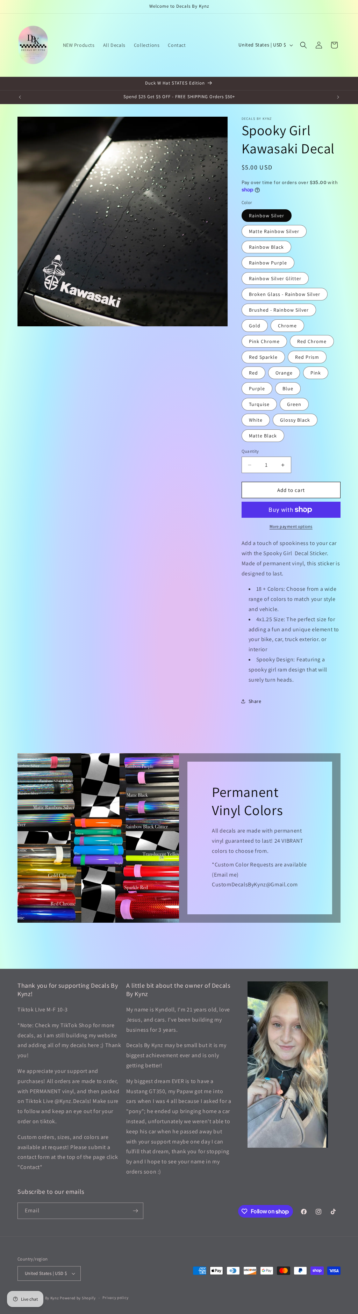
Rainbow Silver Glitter (275, 278)
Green (294, 404)
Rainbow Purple (268, 263)
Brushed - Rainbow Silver (279, 310)
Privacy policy (115, 1297)
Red (253, 373)
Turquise (259, 404)
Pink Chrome (264, 341)
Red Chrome (312, 341)
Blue (287, 388)
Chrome (287, 325)
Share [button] (255, 701)
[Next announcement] (338, 97)
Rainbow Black (266, 247)
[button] (303, 45)
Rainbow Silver (266, 215)
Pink (315, 373)
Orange (284, 373)
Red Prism (307, 357)
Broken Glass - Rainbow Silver (284, 294)
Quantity (250, 451)
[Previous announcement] (20, 97)
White (256, 420)
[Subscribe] (135, 1211)
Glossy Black (295, 420)
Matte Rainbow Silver (274, 231)
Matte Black (263, 436)
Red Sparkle (263, 357)
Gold (254, 325)
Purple (257, 388)
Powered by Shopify (78, 1297)
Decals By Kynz (45, 1297)
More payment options (291, 526)
